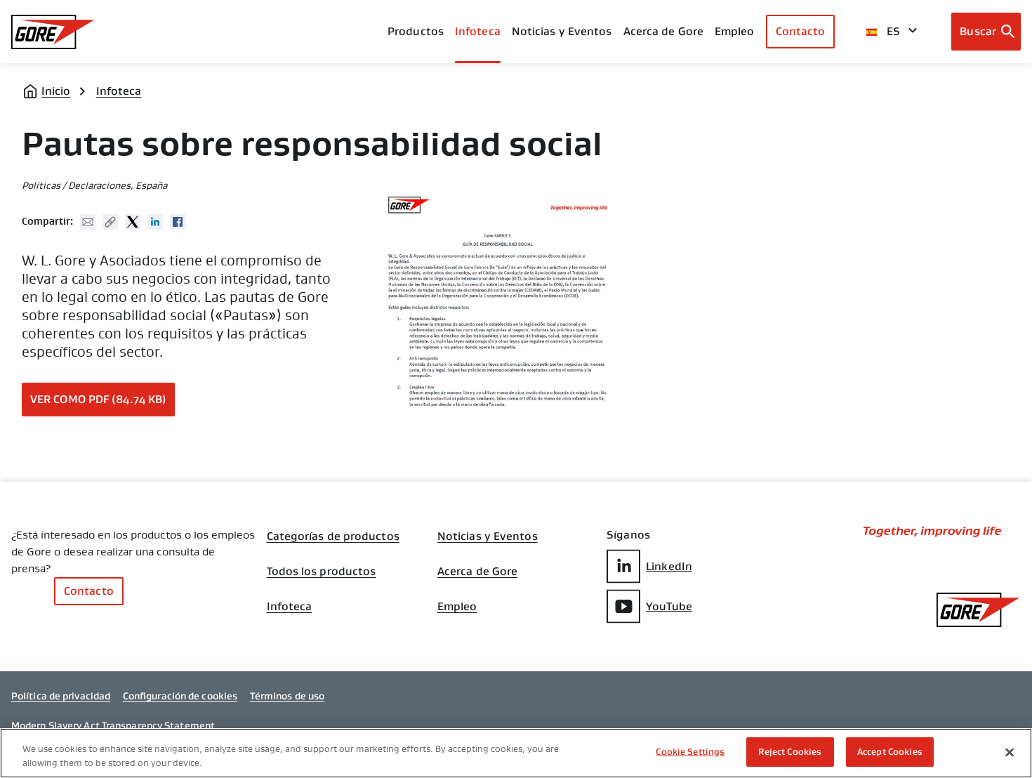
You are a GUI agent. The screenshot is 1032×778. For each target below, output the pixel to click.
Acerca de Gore (663, 31)
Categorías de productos (333, 536)
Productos (416, 31)
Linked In (155, 222)
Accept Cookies (889, 751)
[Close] (1009, 752)
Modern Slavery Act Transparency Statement (113, 725)
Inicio (56, 91)
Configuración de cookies (180, 695)
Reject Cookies (789, 751)
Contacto (801, 31)
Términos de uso (287, 695)
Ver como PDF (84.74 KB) (98, 399)
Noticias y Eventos (562, 31)
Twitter (132, 222)
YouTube (669, 606)
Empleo (457, 606)
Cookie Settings (690, 751)
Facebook (177, 222)
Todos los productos (321, 571)
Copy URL (110, 222)
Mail (87, 222)
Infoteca (119, 91)
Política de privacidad (60, 695)
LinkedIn (669, 566)
